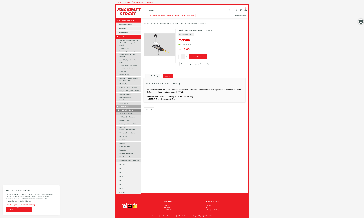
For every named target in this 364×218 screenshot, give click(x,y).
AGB (178, 216)
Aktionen (122, 71)
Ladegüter (123, 150)
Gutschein (121, 192)
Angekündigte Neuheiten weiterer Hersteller (128, 67)
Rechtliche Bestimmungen (168, 216)
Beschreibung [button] (152, 76)
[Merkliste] (241, 10)
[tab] (152, 75)
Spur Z (120, 188)
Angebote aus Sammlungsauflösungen (127, 50)
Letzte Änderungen (125, 25)
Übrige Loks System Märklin (129, 91)
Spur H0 (121, 37)
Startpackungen (124, 75)
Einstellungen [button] (12, 205)
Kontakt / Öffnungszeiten (134, 2)
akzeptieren (26, 210)
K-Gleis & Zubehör (126, 114)
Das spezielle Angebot (126, 20)
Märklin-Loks (124, 84)
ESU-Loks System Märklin (128, 87)
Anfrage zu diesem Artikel (200, 64)
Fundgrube (122, 29)
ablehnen (13, 210)
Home (119, 2)
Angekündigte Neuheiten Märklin (128, 55)
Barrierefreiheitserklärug (189, 216)
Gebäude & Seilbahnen (127, 117)
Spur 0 (120, 168)
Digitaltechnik (123, 33)
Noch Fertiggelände (126, 157)
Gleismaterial (124, 107)
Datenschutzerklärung (27, 205)
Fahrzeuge (123, 136)
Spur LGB (121, 180)
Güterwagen (123, 103)
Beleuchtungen (124, 147)
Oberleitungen (124, 120)
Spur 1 (120, 176)
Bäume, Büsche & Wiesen (128, 124)
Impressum (155, 216)
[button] (245, 10)
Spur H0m (122, 164)
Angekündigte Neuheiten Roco (128, 61)
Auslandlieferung (240, 15)
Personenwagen (125, 94)
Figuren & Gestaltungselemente (127, 128)
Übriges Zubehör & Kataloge (129, 160)
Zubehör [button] (168, 76)
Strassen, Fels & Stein (127, 133)
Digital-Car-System (126, 153)
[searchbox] (187, 10)
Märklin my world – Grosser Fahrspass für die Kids (129, 79)
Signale (122, 143)
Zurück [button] (149, 110)
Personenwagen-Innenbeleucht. (125, 99)
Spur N (120, 184)
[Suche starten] (229, 10)
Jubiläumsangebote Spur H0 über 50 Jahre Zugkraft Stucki (129, 43)
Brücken (122, 140)
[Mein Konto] (237, 10)
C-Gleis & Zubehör (126, 110)
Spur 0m (121, 172)
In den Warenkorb (199, 57)
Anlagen (150, 2)
